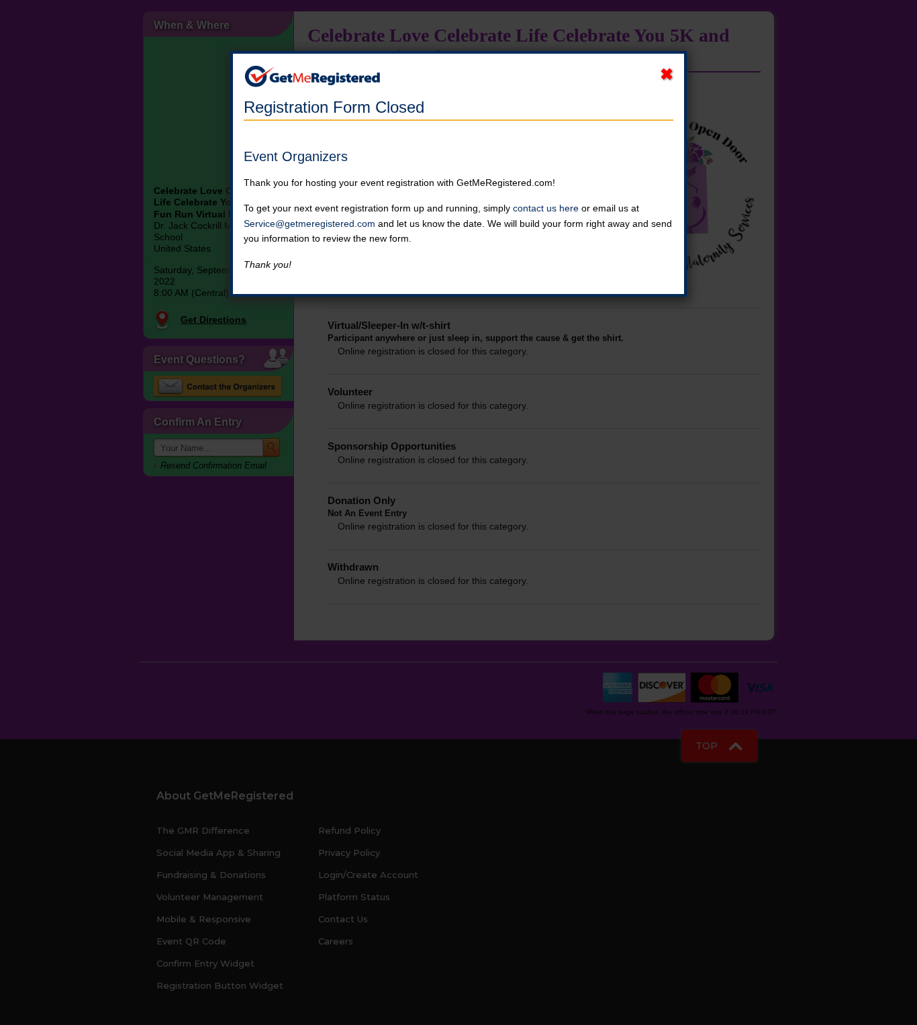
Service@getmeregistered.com (309, 223)
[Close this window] (666, 74)
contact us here (546, 208)
